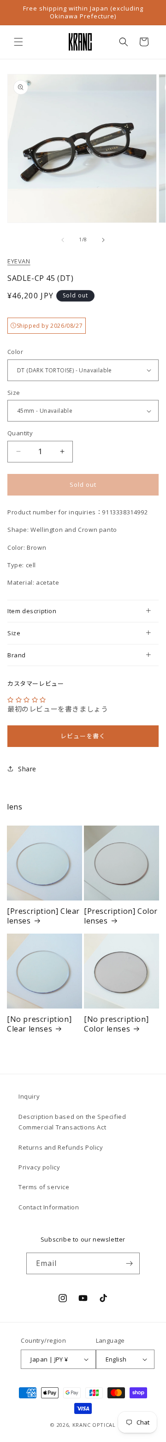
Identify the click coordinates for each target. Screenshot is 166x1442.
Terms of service (44, 1187)
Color (15, 352)
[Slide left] (63, 240)
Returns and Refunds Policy (60, 1147)
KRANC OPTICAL (94, 1424)
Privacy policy (39, 1167)
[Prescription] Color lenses (121, 916)
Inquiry (29, 1096)
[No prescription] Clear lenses (39, 1024)
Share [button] (27, 768)
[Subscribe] (129, 1263)
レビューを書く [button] (83, 736)
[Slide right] (103, 240)
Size (13, 392)
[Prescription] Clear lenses (43, 916)
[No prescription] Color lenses (116, 1024)
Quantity (20, 433)
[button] (18, 42)
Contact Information (48, 1207)
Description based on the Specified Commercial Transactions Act (72, 1121)
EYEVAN (18, 261)
